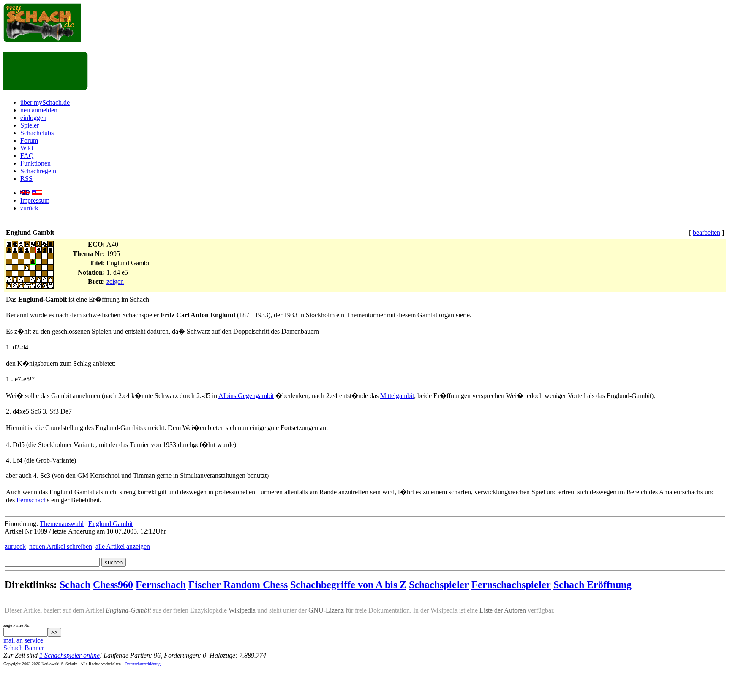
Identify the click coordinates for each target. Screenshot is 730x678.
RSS (26, 178)
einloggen (33, 117)
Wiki (26, 148)
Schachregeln (38, 170)
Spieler (29, 125)
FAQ (27, 155)
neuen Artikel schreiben (60, 546)
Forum (29, 140)
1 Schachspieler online (69, 655)
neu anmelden (38, 110)
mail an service (23, 640)
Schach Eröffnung (592, 584)
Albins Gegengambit (246, 395)
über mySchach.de (45, 102)
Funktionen (35, 163)
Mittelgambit (397, 395)
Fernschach (31, 500)
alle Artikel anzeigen (122, 546)
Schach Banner (23, 647)
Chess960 (113, 584)
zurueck (15, 546)
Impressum (34, 200)
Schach (75, 584)
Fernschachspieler (511, 584)
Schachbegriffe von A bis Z (348, 584)
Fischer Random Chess (238, 584)
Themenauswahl (62, 523)
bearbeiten (706, 232)
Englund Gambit (110, 523)
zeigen (115, 281)
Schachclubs (37, 132)
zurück (29, 208)
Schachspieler (439, 584)
